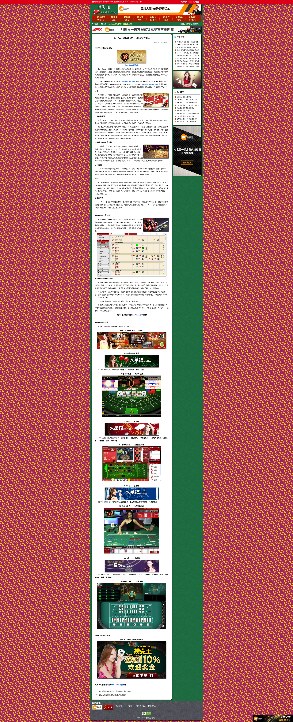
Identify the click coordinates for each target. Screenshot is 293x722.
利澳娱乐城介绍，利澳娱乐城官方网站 (189, 58)
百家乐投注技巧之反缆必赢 (185, 116)
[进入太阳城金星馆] (131, 340)
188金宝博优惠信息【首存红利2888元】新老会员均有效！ (196, 44)
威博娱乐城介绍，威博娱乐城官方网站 (189, 64)
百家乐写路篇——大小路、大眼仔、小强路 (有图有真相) (195, 105)
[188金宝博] (97, 709)
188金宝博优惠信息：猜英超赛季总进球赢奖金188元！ (195, 42)
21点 (127, 20)
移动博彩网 (184, 2)
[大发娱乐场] (108, 709)
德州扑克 (153, 20)
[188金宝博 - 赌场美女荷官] (187, 88)
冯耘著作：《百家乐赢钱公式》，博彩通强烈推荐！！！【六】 (197, 100)
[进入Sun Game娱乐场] (155, 158)
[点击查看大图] (131, 275)
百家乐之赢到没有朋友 (184, 97)
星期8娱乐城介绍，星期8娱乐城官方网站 (116, 691)
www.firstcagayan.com (150, 84)
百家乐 (114, 20)
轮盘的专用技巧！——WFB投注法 (188, 113)
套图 (130, 706)
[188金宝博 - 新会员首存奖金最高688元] (146, 32)
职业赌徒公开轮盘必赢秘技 (185, 108)
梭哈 (179, 20)
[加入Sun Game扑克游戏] (131, 660)
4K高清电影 (152, 706)
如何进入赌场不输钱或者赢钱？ (187, 119)
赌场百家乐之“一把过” (184, 111)
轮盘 (140, 20)
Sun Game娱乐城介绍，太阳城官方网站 (190, 53)
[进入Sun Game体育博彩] (155, 231)
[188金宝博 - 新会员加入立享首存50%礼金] (159, 14)
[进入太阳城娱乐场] (155, 106)
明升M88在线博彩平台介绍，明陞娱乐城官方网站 (193, 66)
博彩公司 (103, 24)
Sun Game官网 (137, 315)
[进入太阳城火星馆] (132, 429)
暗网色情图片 (141, 706)
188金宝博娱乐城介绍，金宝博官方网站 (190, 47)
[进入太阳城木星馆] (132, 361)
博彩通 (104, 7)
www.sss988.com (128, 81)
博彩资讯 (119, 706)
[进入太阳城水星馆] (132, 494)
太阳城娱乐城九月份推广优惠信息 (114, 695)
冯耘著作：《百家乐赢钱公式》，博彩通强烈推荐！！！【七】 (197, 102)
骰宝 (166, 20)
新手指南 (192, 20)
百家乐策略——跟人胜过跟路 (186, 122)
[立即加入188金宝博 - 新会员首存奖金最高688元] (187, 176)
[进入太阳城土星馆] (132, 566)
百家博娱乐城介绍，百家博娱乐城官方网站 (191, 61)
